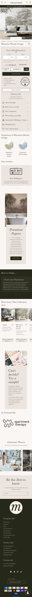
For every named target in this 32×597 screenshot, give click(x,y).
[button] (2, 2)
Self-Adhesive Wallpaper (10, 550)
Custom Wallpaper (8, 546)
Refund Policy (7, 531)
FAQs (4, 526)
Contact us (6, 522)
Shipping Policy (7, 555)
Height (23, 54)
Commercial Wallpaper (9, 563)
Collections (10, 41)
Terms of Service (7, 528)
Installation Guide (8, 552)
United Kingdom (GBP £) (15, 582)
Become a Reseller (8, 566)
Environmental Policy (9, 535)
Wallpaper (3, 41)
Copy (26, 69)
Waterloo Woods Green (19, 326)
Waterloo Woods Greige (24, 41)
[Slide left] (12, 38)
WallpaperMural (17, 596)
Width (9, 54)
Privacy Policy (7, 533)
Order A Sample (16, 90)
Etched (15, 41)
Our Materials (7, 548)
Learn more (16, 258)
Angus (4, 325)
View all (3, 305)
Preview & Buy (16, 74)
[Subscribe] (27, 494)
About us (5, 524)
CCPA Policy (6, 537)
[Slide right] (20, 38)
